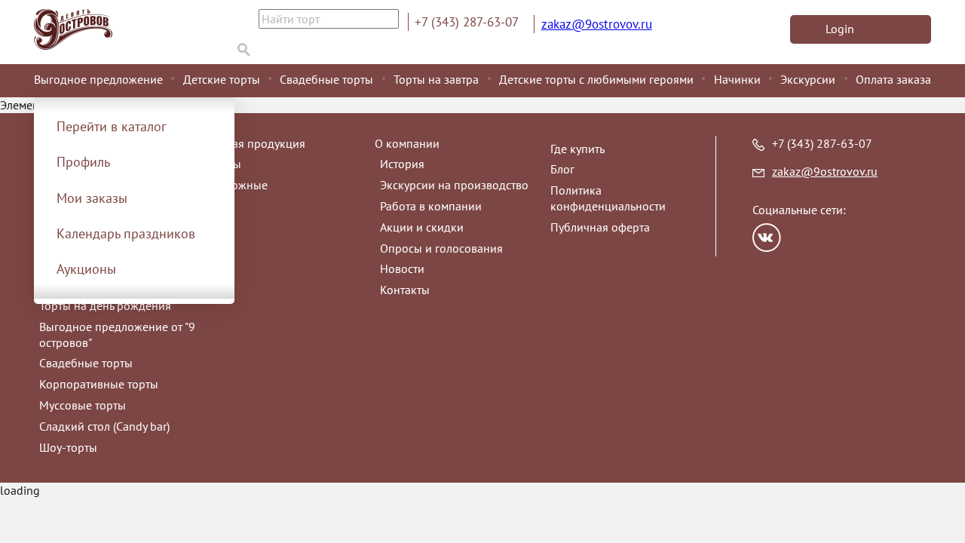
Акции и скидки (422, 227)
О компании (407, 143)
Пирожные (239, 184)
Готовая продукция (254, 143)
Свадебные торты (326, 79)
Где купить (577, 148)
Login (840, 28)
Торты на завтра (436, 79)
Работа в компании (431, 205)
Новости (402, 268)
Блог (562, 168)
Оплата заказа (893, 79)
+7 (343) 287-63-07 (467, 22)
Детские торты (221, 79)
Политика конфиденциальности (608, 198)
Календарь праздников (126, 233)
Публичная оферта (600, 227)
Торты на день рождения (105, 305)
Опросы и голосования (441, 248)
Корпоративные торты (98, 383)
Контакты (405, 289)
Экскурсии (807, 79)
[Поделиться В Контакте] (766, 237)
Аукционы (86, 269)
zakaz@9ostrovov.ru (596, 24)
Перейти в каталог (112, 126)
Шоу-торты (68, 447)
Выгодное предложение (98, 79)
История (402, 163)
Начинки (737, 79)
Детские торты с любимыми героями (596, 79)
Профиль (83, 161)
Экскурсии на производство (454, 184)
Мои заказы (92, 198)
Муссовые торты (82, 405)
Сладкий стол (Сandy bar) (104, 426)
